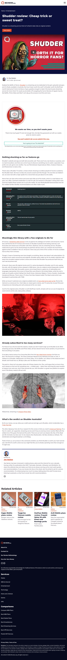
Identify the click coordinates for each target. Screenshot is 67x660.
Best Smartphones (6, 622)
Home (3, 11)
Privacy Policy (5, 642)
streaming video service (17, 241)
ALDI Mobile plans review (58, 514)
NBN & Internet (5, 582)
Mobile (3, 578)
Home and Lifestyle (7, 594)
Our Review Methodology (9, 555)
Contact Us (4, 551)
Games (3, 597)
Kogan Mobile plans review (6, 514)
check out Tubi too (55, 429)
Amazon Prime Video (24, 412)
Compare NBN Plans (7, 610)
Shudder (22, 85)
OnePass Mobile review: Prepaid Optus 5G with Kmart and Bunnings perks (40, 517)
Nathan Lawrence (4, 509)
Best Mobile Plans (6, 618)
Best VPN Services (6, 630)
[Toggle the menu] (65, 3)
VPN (2, 601)
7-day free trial (6, 425)
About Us (4, 547)
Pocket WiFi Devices (7, 634)
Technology (4, 590)
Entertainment (10, 11)
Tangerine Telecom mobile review (24, 515)
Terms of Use (13, 642)
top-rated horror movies (44, 354)
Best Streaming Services (8, 626)
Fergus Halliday (38, 509)
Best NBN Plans (5, 614)
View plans (7, 30)
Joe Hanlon (12, 78)
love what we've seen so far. (47, 281)
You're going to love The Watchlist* (33, 143)
